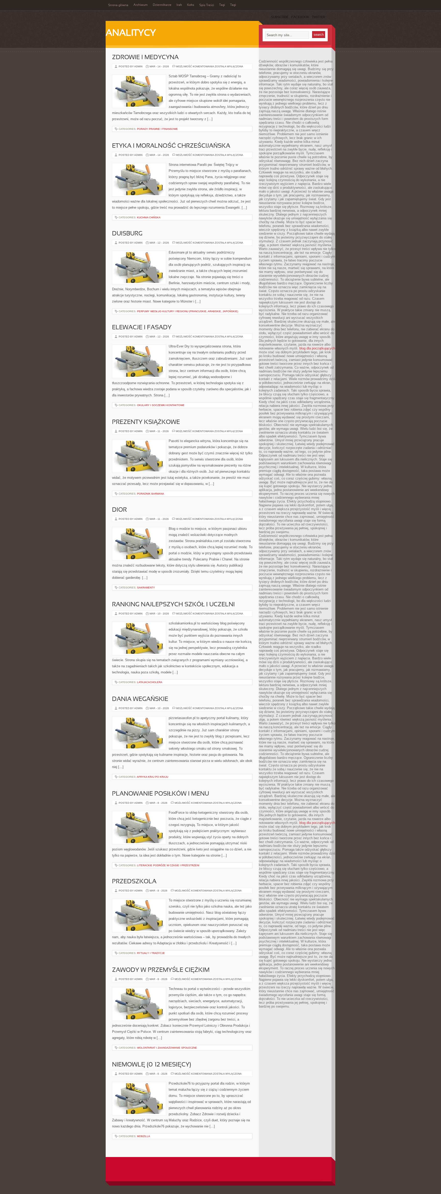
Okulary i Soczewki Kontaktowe (161, 405)
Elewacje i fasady (142, 328)
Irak (179, 5)
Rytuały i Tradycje (151, 953)
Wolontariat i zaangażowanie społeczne (167, 1047)
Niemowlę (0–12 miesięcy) (151, 1065)
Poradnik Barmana (150, 493)
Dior (119, 510)
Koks (190, 5)
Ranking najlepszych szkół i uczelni (173, 605)
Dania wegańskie (140, 699)
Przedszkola (134, 882)
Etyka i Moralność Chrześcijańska (171, 146)
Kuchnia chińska (149, 217)
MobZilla (143, 1136)
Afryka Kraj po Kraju (152, 776)
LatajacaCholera (149, 682)
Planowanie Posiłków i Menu (160, 794)
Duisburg (127, 234)
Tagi (222, 5)
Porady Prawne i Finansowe (157, 129)
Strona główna (118, 5)
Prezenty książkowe (146, 422)
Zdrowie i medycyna (145, 57)
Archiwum (140, 5)
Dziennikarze (162, 5)
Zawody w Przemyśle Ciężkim (161, 970)
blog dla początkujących (317, 348)
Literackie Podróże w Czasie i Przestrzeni (168, 865)
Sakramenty (146, 587)
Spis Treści (206, 5)
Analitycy (131, 33)
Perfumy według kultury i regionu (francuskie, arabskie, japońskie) (187, 311)
